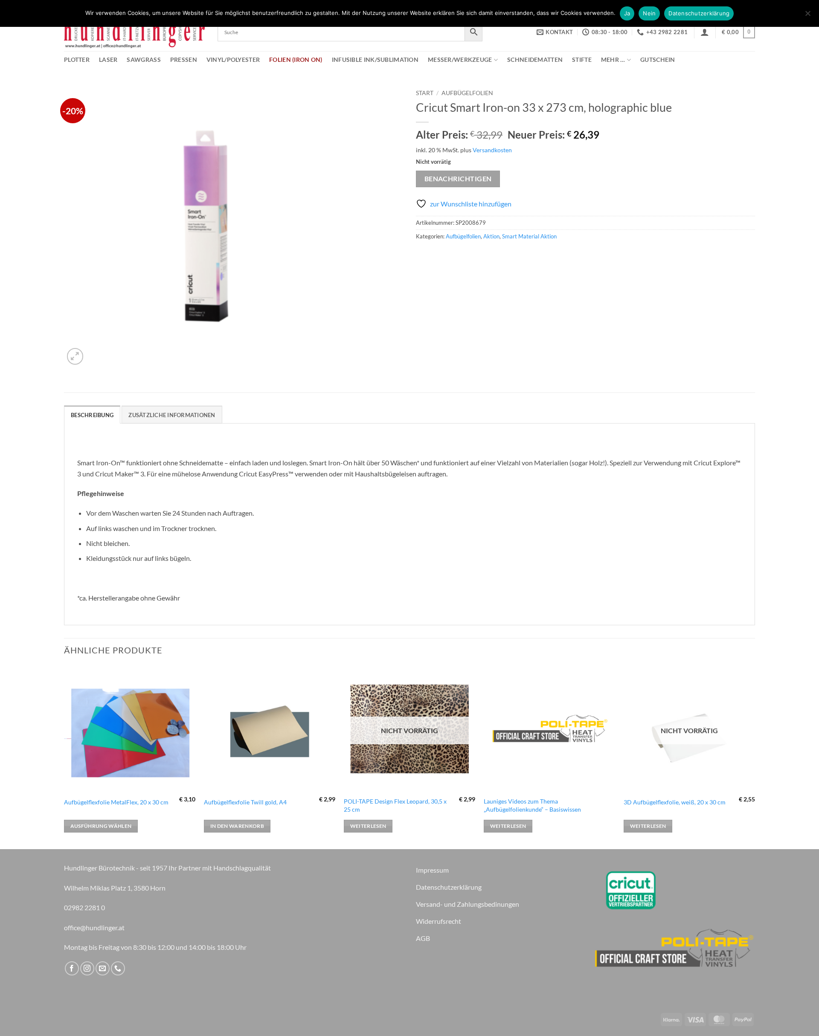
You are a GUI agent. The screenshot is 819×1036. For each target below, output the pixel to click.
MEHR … (613, 59)
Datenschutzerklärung (698, 13)
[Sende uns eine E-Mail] (103, 968)
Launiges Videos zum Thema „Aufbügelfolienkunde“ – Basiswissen (532, 805)
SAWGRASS (143, 59)
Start (424, 93)
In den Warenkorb (237, 826)
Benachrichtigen (458, 179)
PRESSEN (183, 59)
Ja (627, 13)
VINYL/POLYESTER (233, 59)
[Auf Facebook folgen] (72, 968)
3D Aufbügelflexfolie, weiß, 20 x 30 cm (675, 802)
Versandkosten (492, 150)
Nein (649, 13)
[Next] (754, 756)
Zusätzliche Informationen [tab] (171, 415)
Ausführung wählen (101, 826)
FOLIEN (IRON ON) (295, 59)
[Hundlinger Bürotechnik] (134, 32)
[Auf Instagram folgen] (87, 968)
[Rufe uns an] (118, 968)
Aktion (491, 236)
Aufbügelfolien (467, 93)
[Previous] (64, 756)
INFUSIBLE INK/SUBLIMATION (375, 59)
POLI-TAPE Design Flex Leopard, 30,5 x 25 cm (395, 805)
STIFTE (582, 59)
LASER (108, 59)
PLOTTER (77, 59)
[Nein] (807, 16)
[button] (704, 32)
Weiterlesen (368, 826)
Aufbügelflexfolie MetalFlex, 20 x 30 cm (116, 802)
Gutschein (657, 59)
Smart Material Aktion (529, 236)
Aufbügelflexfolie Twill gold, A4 (245, 802)
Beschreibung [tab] (92, 415)
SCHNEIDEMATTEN (535, 59)
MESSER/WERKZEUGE (460, 59)
